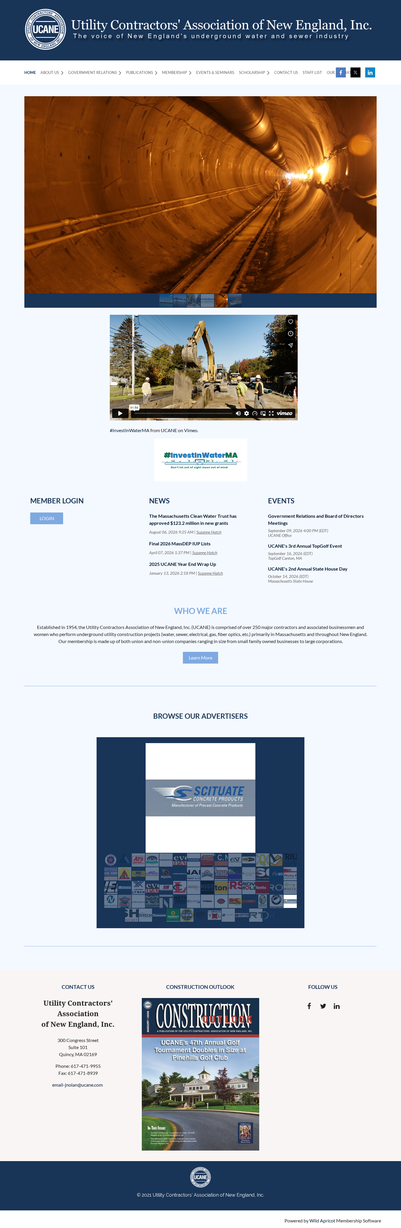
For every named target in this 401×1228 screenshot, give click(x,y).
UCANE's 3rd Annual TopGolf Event (305, 546)
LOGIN (47, 518)
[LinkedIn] (370, 72)
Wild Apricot (322, 1220)
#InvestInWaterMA (129, 430)
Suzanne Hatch (208, 532)
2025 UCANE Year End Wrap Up (182, 564)
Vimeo (190, 430)
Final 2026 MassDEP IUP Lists (179, 543)
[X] (355, 72)
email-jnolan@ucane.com (78, 1084)
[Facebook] (341, 72)
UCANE (169, 430)
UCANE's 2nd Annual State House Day (308, 568)
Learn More (200, 657)
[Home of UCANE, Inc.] (45, 48)
